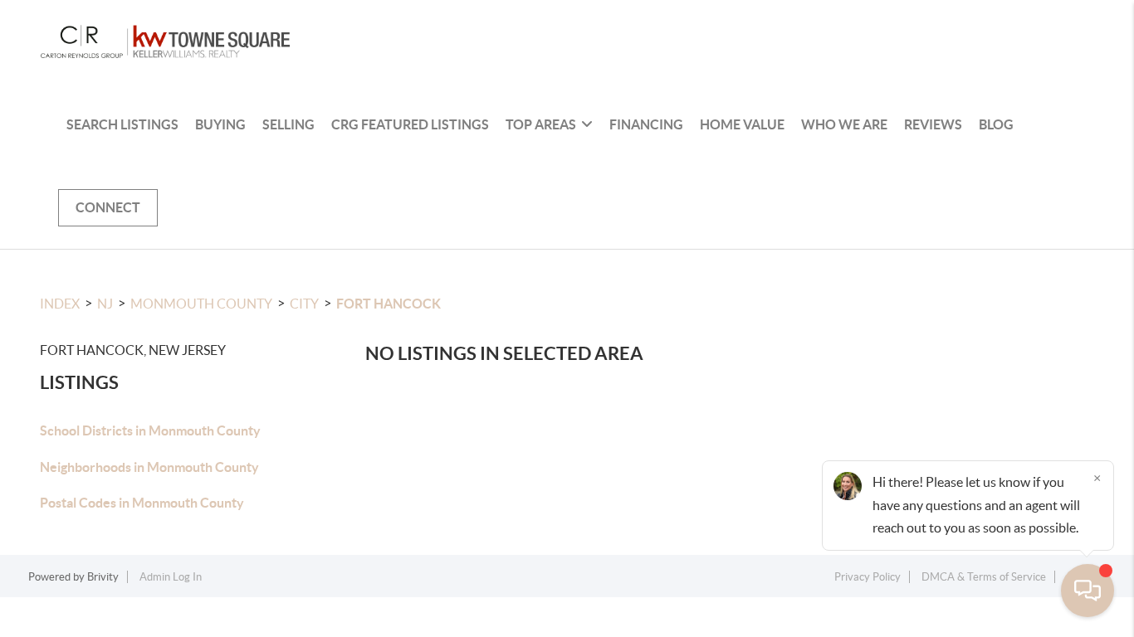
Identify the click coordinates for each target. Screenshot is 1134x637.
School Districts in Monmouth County (150, 430)
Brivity (103, 577)
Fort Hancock (388, 303)
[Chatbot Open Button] (1087, 590)
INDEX (60, 303)
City (304, 303)
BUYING (220, 124)
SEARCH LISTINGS (122, 124)
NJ (105, 303)
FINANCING (646, 124)
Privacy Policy (867, 577)
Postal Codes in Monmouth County (142, 502)
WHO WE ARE (844, 124)
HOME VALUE (742, 124)
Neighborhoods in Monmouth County (149, 467)
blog (996, 124)
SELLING (288, 124)
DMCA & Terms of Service (983, 577)
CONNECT (108, 207)
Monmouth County (201, 303)
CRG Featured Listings (410, 124)
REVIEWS (933, 124)
